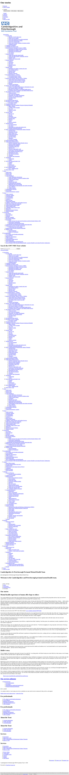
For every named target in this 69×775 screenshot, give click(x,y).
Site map (5, 6)
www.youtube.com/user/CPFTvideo (33, 610)
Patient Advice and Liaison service (8, 693)
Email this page (21, 676)
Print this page (15, 676)
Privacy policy (25, 774)
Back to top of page (7, 676)
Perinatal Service (6, 587)
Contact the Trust (19, 693)
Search (2, 248)
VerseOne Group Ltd (10, 765)
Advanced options (4, 250)
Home (4, 585)
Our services (6, 586)
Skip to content (6, 7)
